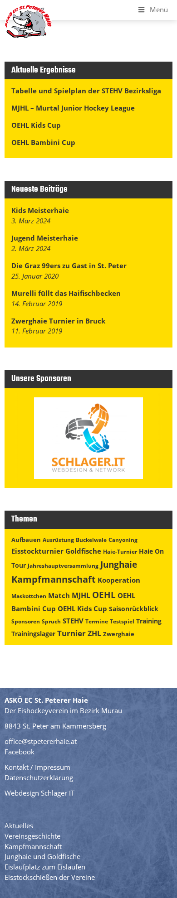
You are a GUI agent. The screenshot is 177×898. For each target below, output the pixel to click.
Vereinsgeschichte (32, 835)
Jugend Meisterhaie (44, 237)
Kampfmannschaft (53, 579)
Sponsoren (25, 621)
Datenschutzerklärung (39, 777)
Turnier (71, 633)
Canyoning (123, 540)
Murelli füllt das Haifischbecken (66, 293)
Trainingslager (33, 633)
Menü (159, 9)
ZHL (94, 633)
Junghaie (118, 564)
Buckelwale (91, 540)
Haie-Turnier (120, 551)
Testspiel (122, 621)
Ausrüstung (58, 540)
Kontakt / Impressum (37, 767)
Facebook (19, 751)
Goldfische (83, 550)
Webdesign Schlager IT (39, 792)
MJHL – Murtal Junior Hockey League (73, 107)
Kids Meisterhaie (40, 210)
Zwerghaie (118, 634)
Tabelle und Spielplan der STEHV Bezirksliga (86, 90)
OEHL (104, 595)
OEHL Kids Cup (36, 125)
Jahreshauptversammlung (63, 566)
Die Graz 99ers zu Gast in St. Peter (69, 265)
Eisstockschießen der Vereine (50, 877)
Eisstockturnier (37, 550)
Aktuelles (19, 825)
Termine (96, 621)
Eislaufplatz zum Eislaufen (45, 866)
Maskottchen (28, 596)
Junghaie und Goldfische (42, 856)
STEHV (73, 620)
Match (59, 595)
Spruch (51, 621)
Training (149, 621)
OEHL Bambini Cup (43, 142)
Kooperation (119, 579)
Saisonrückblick (133, 608)
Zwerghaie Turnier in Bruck (58, 320)
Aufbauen (26, 540)
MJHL (81, 595)
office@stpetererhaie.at (41, 741)
